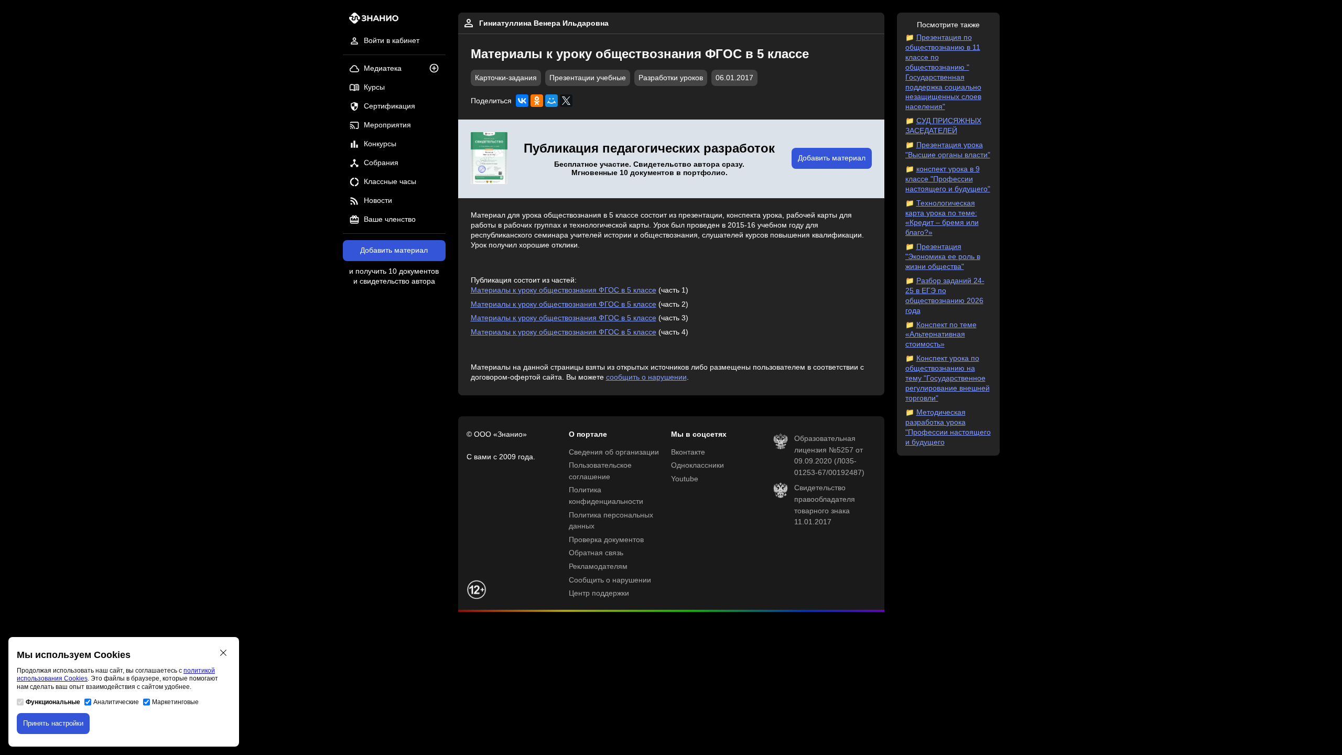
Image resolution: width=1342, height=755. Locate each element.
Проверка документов (606, 540)
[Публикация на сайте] (437, 69)
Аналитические (116, 702)
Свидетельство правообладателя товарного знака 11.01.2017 (824, 505)
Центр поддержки (599, 593)
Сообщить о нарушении (610, 580)
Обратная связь (596, 553)
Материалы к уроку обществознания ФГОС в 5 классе (563, 290)
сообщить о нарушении (646, 377)
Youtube (684, 479)
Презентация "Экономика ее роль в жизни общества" (942, 257)
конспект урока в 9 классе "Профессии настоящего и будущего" (947, 179)
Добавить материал (394, 250)
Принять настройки (53, 723)
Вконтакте (688, 452)
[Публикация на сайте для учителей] (489, 159)
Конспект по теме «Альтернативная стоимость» (941, 335)
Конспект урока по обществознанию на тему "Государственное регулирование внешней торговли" (947, 378)
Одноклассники (697, 465)
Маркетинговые (175, 702)
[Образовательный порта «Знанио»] (371, 21)
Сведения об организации (614, 452)
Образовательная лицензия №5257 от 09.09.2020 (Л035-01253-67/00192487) (829, 456)
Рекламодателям (598, 566)
